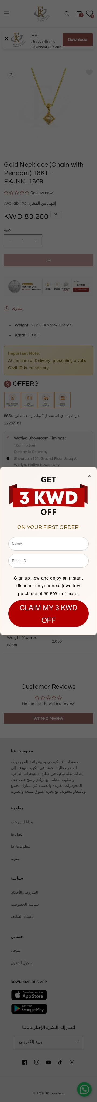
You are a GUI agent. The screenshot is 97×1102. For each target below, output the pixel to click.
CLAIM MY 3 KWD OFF (48, 613)
